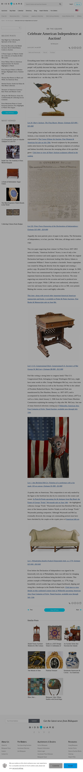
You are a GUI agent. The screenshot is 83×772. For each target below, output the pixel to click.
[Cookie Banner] (41, 765)
